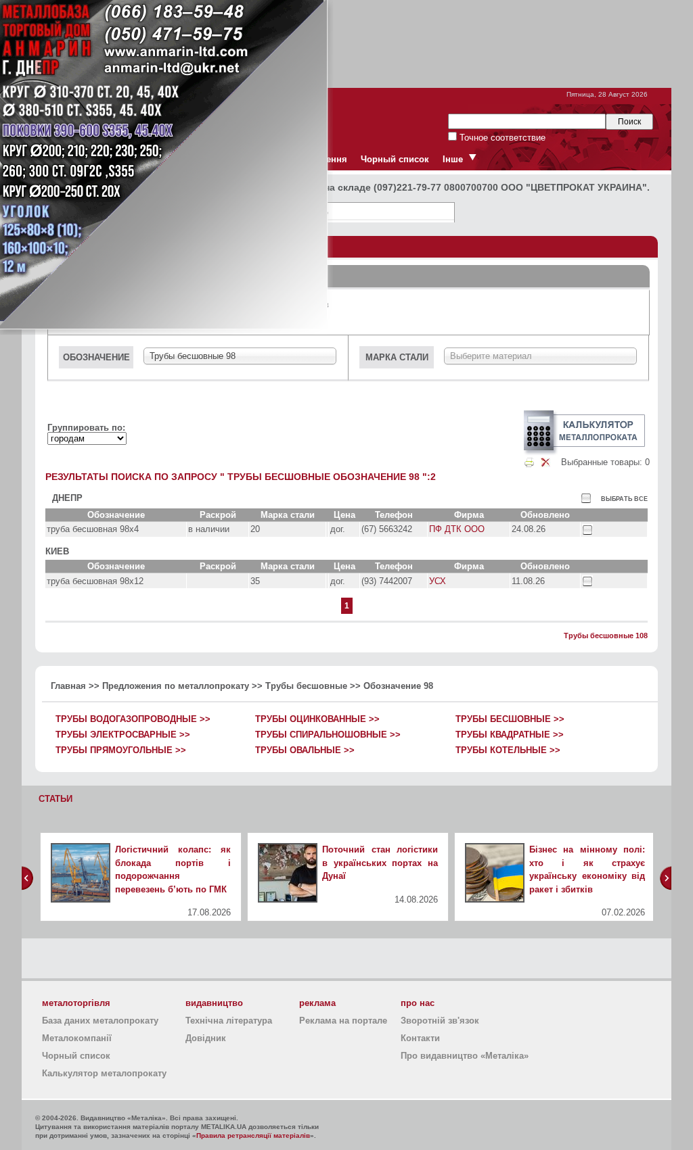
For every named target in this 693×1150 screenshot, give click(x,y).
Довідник (205, 1038)
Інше (453, 159)
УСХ (437, 581)
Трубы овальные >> (305, 750)
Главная (68, 686)
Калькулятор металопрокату (104, 1073)
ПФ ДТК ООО (457, 529)
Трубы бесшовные (306, 686)
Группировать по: (86, 427)
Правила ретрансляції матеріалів (253, 1135)
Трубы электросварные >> (122, 734)
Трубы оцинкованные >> (317, 719)
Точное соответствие (501, 138)
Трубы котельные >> (507, 750)
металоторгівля (76, 1003)
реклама (317, 1003)
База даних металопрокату (100, 1020)
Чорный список (395, 159)
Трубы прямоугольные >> (120, 750)
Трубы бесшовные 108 (606, 635)
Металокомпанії (77, 1038)
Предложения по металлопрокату (175, 686)
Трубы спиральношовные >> (328, 734)
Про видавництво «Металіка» (465, 1056)
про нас (417, 1003)
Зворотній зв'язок (440, 1020)
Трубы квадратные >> (509, 734)
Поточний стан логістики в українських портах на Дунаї (380, 862)
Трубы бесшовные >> (509, 719)
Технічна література (228, 1020)
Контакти (420, 1038)
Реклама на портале (343, 1020)
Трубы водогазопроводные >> (132, 719)
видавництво (214, 1003)
